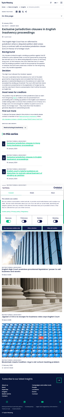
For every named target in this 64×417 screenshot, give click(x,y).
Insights (23, 7)
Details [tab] (32, 193)
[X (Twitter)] (23, 12)
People (34, 387)
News (4, 387)
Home (3, 7)
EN (55, 3)
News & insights (13, 7)
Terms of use (6, 409)
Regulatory (24, 211)
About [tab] (53, 193)
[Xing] (26, 12)
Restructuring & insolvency (13, 128)
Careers (5, 396)
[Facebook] (19, 12)
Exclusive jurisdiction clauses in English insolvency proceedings (24, 158)
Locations (35, 389)
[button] (51, 2)
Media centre (6, 394)
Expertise (5, 389)
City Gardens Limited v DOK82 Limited (14, 119)
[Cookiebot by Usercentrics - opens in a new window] (55, 188)
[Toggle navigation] (61, 2)
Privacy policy (16, 211)
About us (5, 385)
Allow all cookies (52, 228)
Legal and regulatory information (46, 406)
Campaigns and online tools (41, 385)
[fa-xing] (58, 402)
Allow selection (32, 228)
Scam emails (16, 409)
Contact (35, 394)
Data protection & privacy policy (12, 406)
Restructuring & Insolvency (28, 116)
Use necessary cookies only (12, 228)
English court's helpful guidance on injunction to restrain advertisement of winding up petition (24, 173)
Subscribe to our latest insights (17, 379)
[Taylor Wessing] (7, 3)
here (14, 98)
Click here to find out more (32, 254)
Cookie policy (6, 211)
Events (34, 392)
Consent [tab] (11, 193)
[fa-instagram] (5, 402)
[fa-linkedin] (23, 402)
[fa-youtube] (41, 402)
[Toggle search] (51, 2)
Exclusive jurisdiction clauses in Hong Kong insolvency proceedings (23, 144)
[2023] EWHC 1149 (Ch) (34, 119)
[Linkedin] (16, 12)
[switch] (24, 221)
